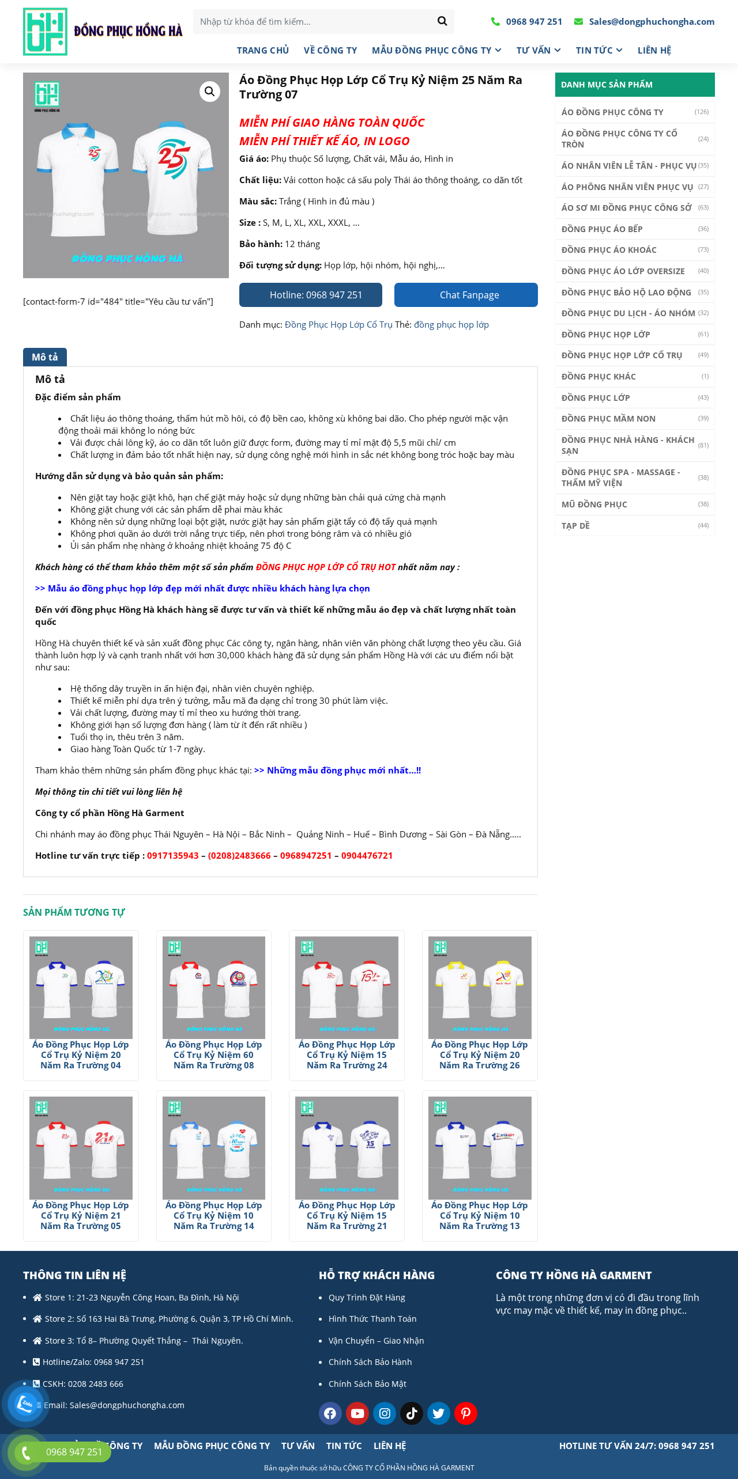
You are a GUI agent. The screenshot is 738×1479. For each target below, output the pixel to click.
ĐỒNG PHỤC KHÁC (599, 376)
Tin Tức (594, 50)
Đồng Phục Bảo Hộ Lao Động (626, 292)
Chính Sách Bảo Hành (370, 1361)
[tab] (46, 357)
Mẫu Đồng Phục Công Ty (431, 50)
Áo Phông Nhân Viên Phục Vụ (628, 186)
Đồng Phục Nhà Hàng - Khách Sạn (628, 445)
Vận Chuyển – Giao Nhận (376, 1340)
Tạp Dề (576, 525)
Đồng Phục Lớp (596, 397)
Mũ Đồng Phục (594, 504)
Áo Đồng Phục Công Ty (613, 112)
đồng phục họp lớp (451, 324)
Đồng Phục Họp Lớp (606, 334)
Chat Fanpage (468, 295)
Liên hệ (654, 50)
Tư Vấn (534, 50)
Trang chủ (263, 50)
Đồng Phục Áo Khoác (609, 249)
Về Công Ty (330, 50)
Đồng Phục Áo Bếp (602, 228)
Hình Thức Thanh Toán (373, 1318)
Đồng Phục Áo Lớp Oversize (623, 271)
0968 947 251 (533, 21)
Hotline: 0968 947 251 (315, 295)
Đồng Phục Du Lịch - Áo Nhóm (628, 313)
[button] (209, 91)
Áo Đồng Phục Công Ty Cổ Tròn (619, 139)
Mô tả (45, 357)
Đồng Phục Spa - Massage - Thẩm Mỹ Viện (621, 478)
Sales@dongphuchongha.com (651, 21)
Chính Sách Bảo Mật (367, 1383)
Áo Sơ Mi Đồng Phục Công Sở (627, 207)
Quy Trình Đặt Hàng (367, 1297)
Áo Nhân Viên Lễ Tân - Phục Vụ (629, 165)
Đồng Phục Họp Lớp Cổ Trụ (339, 324)
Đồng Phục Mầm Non (609, 418)
